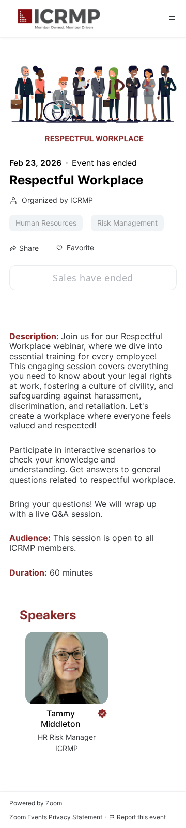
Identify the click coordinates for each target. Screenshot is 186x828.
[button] (75, 247)
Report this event (141, 817)
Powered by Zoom (35, 803)
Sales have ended (93, 278)
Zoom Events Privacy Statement (55, 817)
